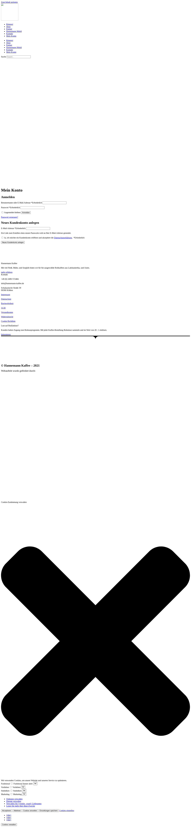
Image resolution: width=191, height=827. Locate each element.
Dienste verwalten (13, 801)
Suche (3, 57)
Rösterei (9, 24)
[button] (95, 641)
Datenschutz (6, 299)
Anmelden (26, 213)
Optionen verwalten (14, 799)
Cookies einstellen (30, 811)
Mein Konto (11, 36)
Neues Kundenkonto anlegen (13, 242)
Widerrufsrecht (7, 317)
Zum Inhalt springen (9, 2)
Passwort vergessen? (9, 217)
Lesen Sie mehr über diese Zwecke (20, 806)
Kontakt (9, 34)
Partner (9, 29)
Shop (8, 27)
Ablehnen (17, 811)
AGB (3, 308)
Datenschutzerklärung (63, 238)
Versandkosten (7, 312)
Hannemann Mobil (14, 31)
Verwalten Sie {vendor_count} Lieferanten (23, 804)
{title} (8, 815)
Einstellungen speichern (49, 811)
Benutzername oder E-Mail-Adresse (21, 203)
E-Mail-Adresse (13, 228)
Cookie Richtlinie (8, 321)
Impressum (5, 295)
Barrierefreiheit (7, 303)
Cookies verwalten (9, 825)
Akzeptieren (6, 811)
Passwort (10, 207)
